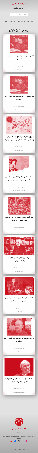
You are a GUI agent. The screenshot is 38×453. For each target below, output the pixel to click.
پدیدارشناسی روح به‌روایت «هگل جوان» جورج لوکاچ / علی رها (19, 97)
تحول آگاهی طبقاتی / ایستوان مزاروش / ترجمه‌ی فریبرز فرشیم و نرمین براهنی (19, 218)
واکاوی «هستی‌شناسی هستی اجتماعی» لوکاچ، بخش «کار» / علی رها (19, 57)
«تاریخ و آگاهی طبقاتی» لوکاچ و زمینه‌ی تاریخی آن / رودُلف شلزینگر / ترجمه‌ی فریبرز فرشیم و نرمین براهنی (19, 138)
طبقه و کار (16, 190)
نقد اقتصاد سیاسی (19, 4)
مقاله (15, 69)
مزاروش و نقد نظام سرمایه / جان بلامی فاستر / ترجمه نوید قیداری (19, 339)
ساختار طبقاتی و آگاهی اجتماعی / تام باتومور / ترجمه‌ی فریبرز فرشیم (19, 259)
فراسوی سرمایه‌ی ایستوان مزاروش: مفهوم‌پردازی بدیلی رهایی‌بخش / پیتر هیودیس (19, 380)
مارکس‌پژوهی (16, 392)
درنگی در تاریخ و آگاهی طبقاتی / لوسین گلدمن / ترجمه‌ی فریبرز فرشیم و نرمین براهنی (19, 178)
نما (15, 150)
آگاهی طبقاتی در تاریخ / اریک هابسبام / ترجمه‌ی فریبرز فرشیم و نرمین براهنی (19, 299)
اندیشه (18, 69)
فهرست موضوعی (18, 8)
